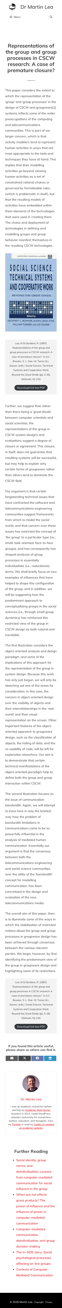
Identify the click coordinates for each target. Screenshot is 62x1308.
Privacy (48, 1302)
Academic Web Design (37, 1110)
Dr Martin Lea (36, 7)
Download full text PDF (31, 387)
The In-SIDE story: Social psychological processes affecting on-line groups (34, 1258)
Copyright (38, 1302)
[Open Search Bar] (51, 17)
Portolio (16, 1124)
